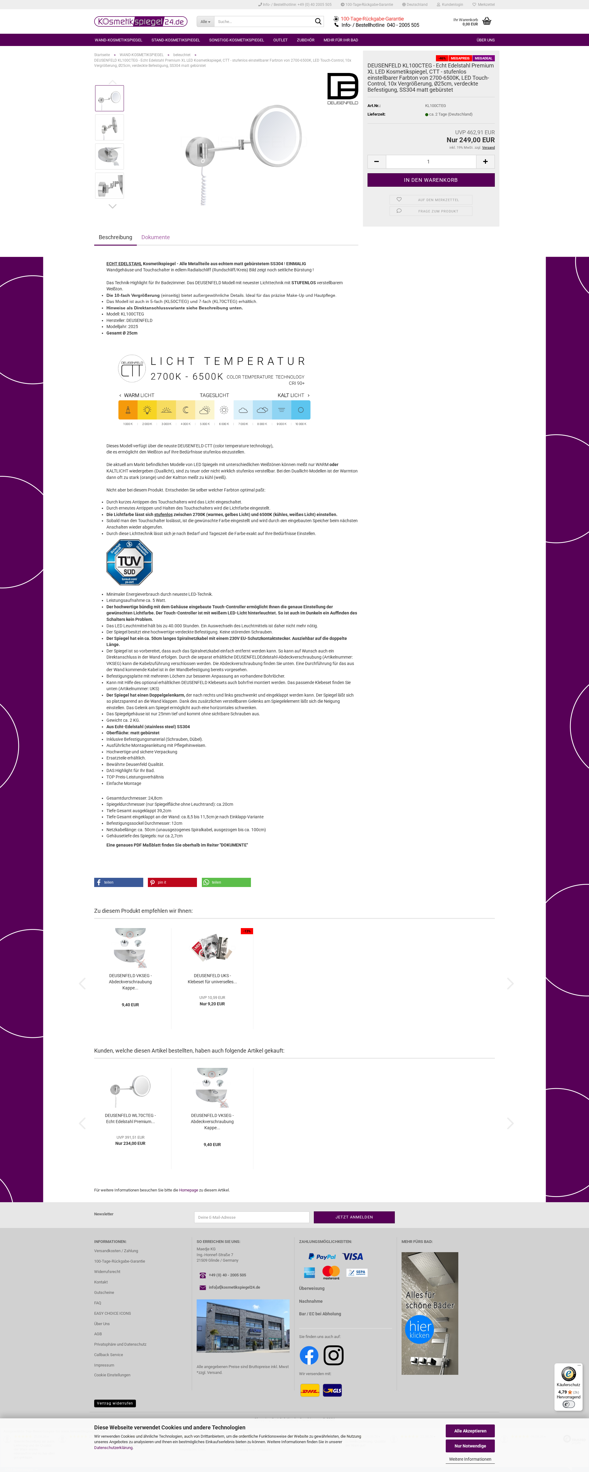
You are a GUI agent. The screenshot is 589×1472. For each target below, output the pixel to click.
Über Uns (102, 1323)
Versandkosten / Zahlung (116, 1250)
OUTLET (280, 40)
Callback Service (108, 1354)
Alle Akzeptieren (470, 1430)
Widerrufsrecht (107, 1271)
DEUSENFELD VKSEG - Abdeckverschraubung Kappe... (130, 981)
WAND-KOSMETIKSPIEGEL (118, 40)
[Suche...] (318, 21)
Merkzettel (485, 4)
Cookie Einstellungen (112, 1375)
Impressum (104, 1365)
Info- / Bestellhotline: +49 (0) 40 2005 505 (297, 4)
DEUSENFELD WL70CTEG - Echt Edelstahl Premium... (130, 1118)
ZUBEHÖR (305, 40)
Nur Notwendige (470, 1445)
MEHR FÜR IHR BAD (341, 40)
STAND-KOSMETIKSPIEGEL (176, 40)
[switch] (569, 1404)
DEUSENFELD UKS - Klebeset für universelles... (212, 978)
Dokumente (155, 237)
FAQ (97, 1303)
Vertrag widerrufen (115, 1403)
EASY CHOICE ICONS (112, 1313)
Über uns (486, 40)
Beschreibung (115, 237)
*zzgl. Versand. (209, 1372)
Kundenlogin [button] (451, 4)
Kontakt (101, 1282)
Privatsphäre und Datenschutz (120, 1344)
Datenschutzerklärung (113, 1447)
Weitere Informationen (470, 1459)
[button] (415, 4)
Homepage (188, 1190)
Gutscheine (104, 1292)
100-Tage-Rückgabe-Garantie (369, 4)
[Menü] (579, 1367)
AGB (98, 1334)
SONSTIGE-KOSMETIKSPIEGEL (236, 40)
